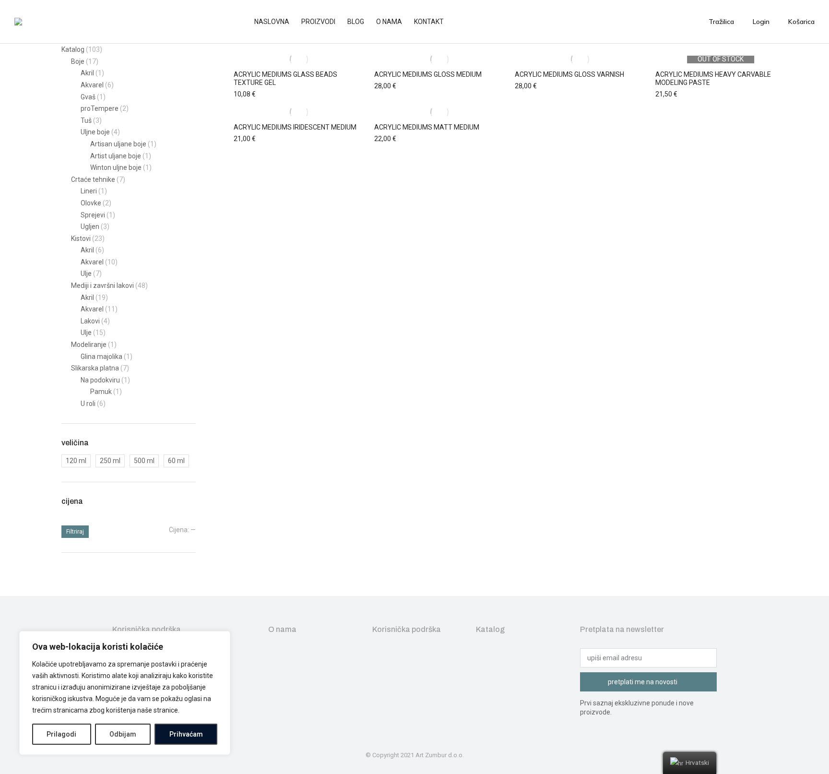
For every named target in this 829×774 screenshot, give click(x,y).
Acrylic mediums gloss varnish (569, 74)
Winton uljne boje (116, 167)
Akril (87, 73)
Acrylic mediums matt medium (426, 127)
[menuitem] (276, 21)
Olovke (91, 203)
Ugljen (90, 226)
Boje (77, 61)
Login (761, 21)
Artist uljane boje (115, 156)
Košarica (801, 21)
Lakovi (90, 321)
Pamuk (101, 391)
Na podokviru (100, 380)
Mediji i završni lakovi (102, 285)
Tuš (86, 120)
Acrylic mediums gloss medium (428, 74)
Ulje (86, 273)
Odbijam (122, 734)
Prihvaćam (186, 734)
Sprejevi (93, 215)
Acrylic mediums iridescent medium (295, 127)
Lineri (89, 191)
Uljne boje (95, 132)
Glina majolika (101, 356)
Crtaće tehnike (93, 179)
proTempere (99, 108)
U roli (88, 403)
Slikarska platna (95, 368)
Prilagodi (61, 734)
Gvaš (88, 97)
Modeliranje (89, 344)
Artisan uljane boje (118, 144)
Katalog (72, 49)
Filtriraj (75, 531)
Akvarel (92, 85)
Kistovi (81, 238)
